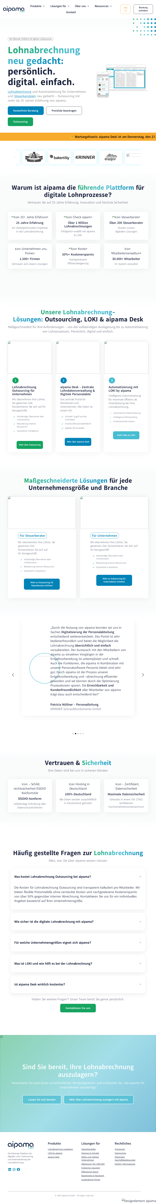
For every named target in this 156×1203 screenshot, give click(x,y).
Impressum (120, 1149)
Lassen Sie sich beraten (42, 1099)
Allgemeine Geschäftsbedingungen (125, 1158)
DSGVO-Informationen (125, 1164)
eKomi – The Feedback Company (73, 678)
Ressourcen (101, 6)
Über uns (80, 6)
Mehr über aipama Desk (78, 441)
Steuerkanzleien (25, 96)
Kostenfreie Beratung (25, 110)
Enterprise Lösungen (90, 1167)
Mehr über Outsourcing (30, 444)
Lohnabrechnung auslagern (60, 1149)
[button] (73, 733)
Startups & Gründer (90, 1153)
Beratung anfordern (143, 9)
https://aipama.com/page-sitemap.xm (15, 1197)
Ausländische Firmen (90, 1179)
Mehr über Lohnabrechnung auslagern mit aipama (98, 1099)
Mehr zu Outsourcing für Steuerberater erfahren (41, 584)
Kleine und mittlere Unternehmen (90, 1158)
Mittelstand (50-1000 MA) (93, 1164)
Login (125, 9)
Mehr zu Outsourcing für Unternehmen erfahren (114, 580)
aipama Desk (53, 1157)
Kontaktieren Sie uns (78, 1008)
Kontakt (71, 12)
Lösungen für (58, 6)
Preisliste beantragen (64, 110)
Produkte (35, 6)
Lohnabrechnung (19, 91)
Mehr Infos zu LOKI (126, 435)
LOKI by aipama (55, 1153)
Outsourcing (20, 121)
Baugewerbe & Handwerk (92, 1175)
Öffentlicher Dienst (89, 1171)
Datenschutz (120, 1153)
